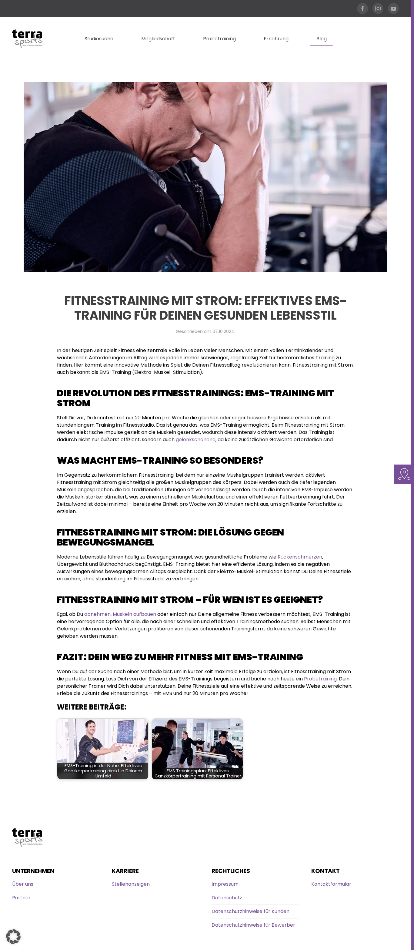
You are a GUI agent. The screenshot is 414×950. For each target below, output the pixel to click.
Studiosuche (99, 38)
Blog (321, 38)
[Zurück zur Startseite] (27, 39)
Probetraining (219, 38)
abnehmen (97, 614)
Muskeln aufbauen (134, 614)
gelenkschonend (195, 439)
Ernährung (276, 38)
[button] (13, 936)
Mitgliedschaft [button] (158, 38)
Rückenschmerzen (300, 556)
